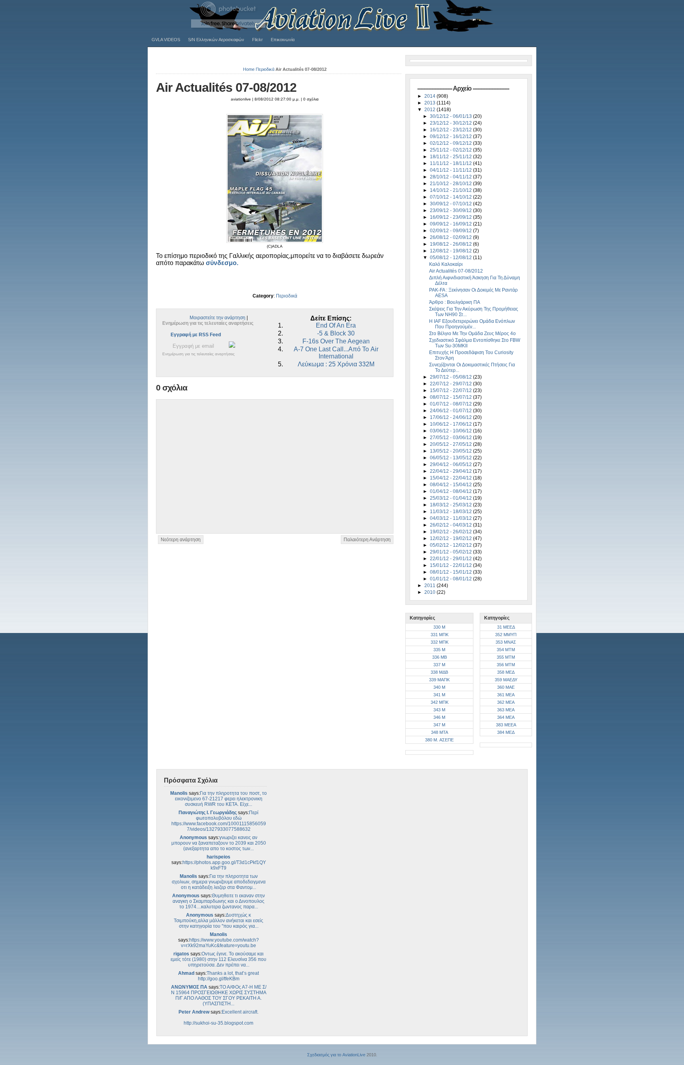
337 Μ (439, 664)
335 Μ (439, 649)
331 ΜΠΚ (439, 634)
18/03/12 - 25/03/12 (451, 505)
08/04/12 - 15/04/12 (451, 484)
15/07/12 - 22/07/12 (451, 390)
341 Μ (439, 694)
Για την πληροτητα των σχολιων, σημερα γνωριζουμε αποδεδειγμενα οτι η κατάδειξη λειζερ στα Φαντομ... (219, 882)
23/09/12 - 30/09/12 (451, 210)
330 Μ (439, 627)
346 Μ (439, 717)
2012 (430, 109)
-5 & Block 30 (336, 333)
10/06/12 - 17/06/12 (451, 424)
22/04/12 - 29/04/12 (451, 471)
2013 (430, 103)
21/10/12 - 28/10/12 (451, 183)
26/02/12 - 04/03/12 (451, 525)
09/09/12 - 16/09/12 (451, 224)
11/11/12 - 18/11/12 (451, 163)
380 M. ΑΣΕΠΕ (439, 739)
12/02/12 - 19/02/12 (451, 538)
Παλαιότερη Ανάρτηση (367, 539)
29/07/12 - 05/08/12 (451, 377)
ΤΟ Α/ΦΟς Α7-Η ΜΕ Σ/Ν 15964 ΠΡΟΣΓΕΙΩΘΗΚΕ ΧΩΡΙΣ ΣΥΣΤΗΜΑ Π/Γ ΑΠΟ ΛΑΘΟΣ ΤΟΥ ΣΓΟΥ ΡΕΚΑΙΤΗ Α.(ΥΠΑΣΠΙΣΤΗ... (218, 995)
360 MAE (506, 687)
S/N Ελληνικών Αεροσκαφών (216, 39)
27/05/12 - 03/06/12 (451, 437)
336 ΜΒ (439, 657)
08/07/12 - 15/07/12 (451, 397)
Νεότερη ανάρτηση (181, 539)
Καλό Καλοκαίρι (446, 264)
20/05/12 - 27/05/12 (451, 444)
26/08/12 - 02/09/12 (451, 237)
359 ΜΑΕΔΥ (506, 679)
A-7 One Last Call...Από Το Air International (336, 353)
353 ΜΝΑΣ (506, 642)
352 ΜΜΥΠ (506, 634)
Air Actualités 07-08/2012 (226, 87)
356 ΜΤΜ (506, 664)
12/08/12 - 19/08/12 (451, 251)
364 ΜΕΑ (506, 717)
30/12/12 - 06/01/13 (451, 116)
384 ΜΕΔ (506, 732)
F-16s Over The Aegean (336, 341)
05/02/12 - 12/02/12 (451, 545)
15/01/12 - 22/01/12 (451, 565)
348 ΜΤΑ (439, 732)
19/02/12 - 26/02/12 (451, 531)
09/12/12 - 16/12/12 (451, 136)
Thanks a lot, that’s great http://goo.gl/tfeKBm (228, 976)
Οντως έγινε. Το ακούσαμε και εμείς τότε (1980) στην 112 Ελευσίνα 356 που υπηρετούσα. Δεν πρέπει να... (218, 959)
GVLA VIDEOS (166, 39)
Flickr (257, 39)
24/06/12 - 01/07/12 (451, 410)
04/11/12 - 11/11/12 (451, 170)
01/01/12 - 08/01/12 (451, 579)
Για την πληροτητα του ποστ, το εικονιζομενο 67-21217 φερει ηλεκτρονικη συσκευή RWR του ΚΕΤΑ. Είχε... (221, 798)
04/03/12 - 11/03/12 (451, 518)
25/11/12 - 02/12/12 (451, 150)
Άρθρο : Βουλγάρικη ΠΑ (454, 302)
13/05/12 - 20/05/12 (451, 451)
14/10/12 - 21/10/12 (451, 190)
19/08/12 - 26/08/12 (451, 244)
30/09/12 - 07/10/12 (451, 204)
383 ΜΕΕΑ (506, 724)
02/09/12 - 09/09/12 (451, 230)
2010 (430, 592)
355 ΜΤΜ (506, 657)
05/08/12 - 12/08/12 (451, 257)
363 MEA (506, 709)
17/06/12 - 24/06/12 (451, 417)
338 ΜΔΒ (439, 672)
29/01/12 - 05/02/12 (451, 552)
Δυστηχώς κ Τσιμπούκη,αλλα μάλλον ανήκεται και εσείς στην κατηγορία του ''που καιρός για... (218, 920)
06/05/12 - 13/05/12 (451, 457)
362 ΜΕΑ (506, 702)
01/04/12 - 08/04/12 (451, 491)
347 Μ (439, 724)
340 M (439, 687)
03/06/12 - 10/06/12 (451, 431)
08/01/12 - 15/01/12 (451, 572)
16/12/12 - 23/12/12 (451, 130)
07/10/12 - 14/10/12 (451, 197)
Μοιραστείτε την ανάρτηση (217, 317)
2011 (430, 585)
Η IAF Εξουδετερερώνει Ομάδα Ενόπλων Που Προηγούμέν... (472, 324)
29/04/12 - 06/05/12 (451, 464)
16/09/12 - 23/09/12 (451, 217)
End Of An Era (336, 325)
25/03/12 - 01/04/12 (451, 498)
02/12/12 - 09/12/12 (451, 143)
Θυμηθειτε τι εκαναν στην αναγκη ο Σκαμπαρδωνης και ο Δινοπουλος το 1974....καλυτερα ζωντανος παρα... (219, 901)
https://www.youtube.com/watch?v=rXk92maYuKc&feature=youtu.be (220, 942)
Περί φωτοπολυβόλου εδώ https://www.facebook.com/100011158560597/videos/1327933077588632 (218, 821)
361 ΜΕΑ (506, 694)
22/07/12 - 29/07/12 (451, 384)
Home (249, 69)
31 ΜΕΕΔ (506, 627)
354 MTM (506, 649)
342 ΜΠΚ (439, 702)
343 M (439, 709)
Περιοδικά (265, 69)
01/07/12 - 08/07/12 (451, 404)
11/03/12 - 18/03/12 (451, 511)
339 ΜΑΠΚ (439, 679)
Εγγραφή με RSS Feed (196, 334)
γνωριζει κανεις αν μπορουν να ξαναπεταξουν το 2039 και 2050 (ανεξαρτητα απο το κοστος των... (218, 843)
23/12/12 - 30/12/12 (451, 123)
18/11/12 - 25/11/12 (451, 156)
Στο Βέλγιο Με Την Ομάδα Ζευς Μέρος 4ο (472, 333)
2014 (430, 96)
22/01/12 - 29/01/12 (451, 558)
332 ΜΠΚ (439, 642)
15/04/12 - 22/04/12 (451, 478)
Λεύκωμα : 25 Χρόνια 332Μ (336, 364)
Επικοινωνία (282, 39)
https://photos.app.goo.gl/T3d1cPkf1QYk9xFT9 (224, 865)
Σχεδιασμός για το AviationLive (336, 1054)
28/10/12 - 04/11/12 (451, 177)
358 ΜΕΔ (506, 672)
